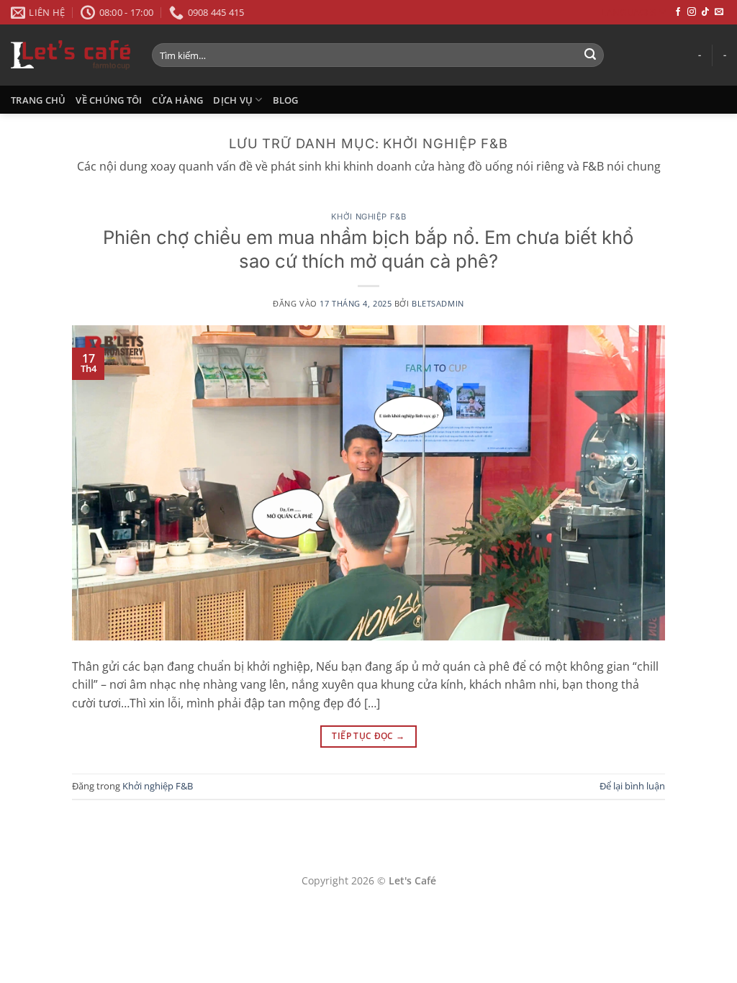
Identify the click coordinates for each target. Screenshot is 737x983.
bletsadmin (438, 303)
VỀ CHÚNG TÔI (109, 100)
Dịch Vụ (233, 100)
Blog (286, 100)
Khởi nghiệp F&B (368, 217)
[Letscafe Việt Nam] (70, 54)
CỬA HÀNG (177, 100)
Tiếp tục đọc (368, 736)
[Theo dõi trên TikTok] (705, 12)
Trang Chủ (38, 100)
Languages (628, 12)
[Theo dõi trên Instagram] (691, 12)
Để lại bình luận (632, 785)
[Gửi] (590, 55)
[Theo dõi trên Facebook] (678, 12)
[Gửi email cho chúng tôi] (719, 12)
